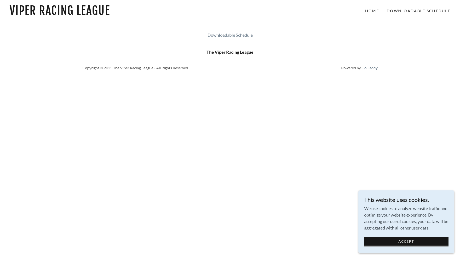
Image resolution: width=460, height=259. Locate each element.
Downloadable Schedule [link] (418, 10)
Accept (406, 241)
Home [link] (372, 10)
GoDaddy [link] (370, 67)
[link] (72, 13)
